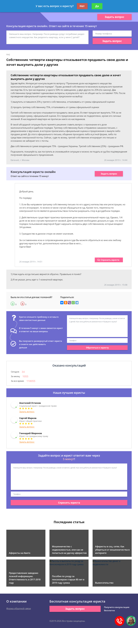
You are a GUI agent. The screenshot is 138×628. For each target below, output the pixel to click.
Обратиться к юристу (97, 347)
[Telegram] (77, 302)
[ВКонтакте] (61, 302)
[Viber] (69, 302)
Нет (82, 6)
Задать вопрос (114, 17)
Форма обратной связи (18, 608)
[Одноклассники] (65, 302)
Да (97, 6)
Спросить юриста (110, 259)
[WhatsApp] (73, 302)
